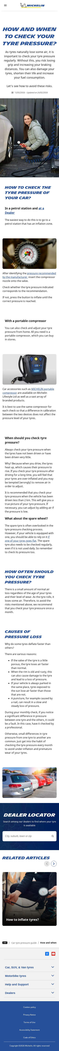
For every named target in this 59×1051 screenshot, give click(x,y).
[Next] (54, 864)
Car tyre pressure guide (24, 942)
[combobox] (29, 836)
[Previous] (47, 864)
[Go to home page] (32, 5)
